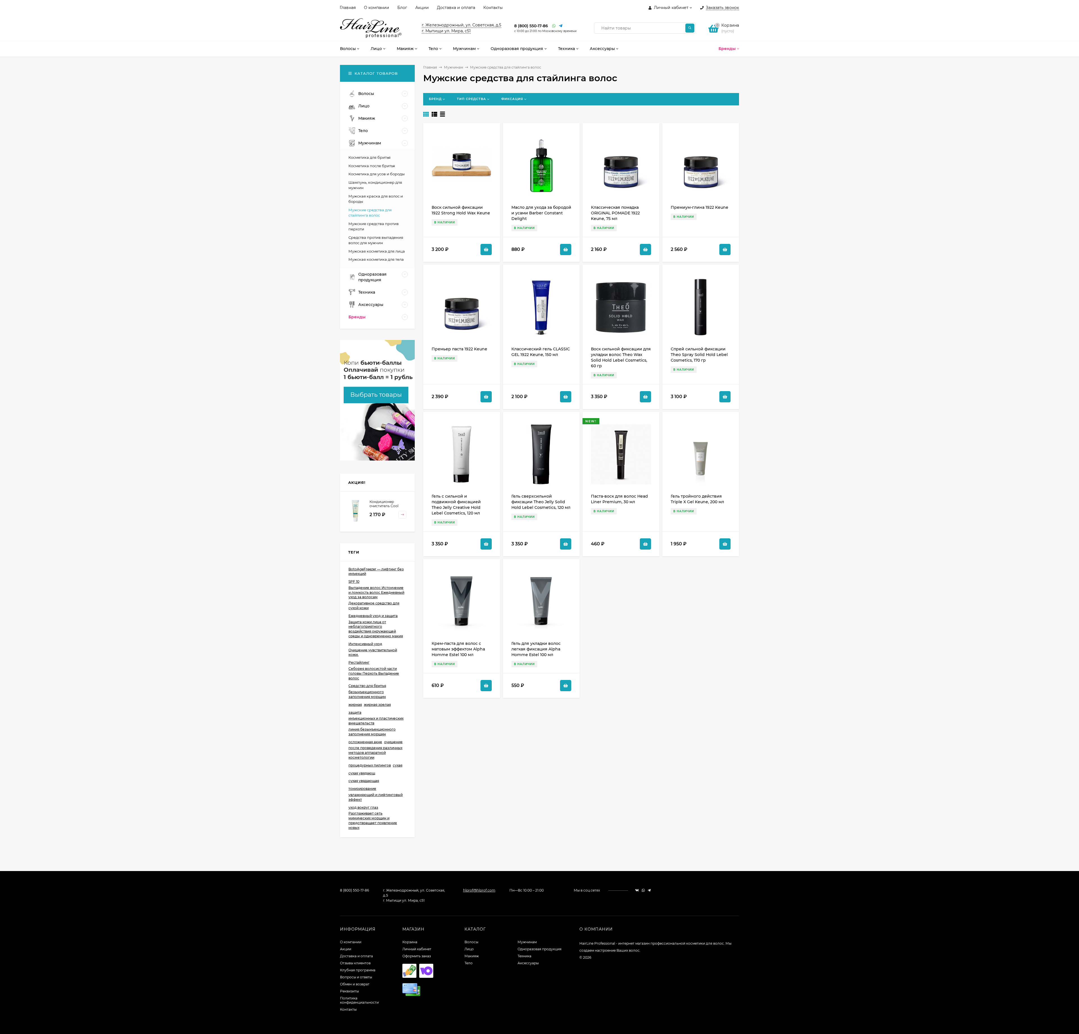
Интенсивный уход (365, 644)
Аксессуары (528, 963)
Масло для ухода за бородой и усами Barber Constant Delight (541, 213)
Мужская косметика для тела (376, 259)
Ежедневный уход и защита (373, 616)
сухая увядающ (361, 773)
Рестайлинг (359, 662)
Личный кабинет (416, 949)
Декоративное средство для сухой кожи (373, 605)
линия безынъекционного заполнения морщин (372, 731)
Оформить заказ (416, 956)
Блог (402, 7)
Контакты (493, 7)
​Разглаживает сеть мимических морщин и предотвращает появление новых (372, 820)
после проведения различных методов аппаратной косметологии (375, 752)
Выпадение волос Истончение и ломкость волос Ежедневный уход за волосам (376, 592)
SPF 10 (353, 581)
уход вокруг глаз (363, 807)
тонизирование (362, 788)
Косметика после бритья (371, 166)
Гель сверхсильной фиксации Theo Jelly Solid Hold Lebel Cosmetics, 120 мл (540, 502)
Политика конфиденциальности (359, 1000)
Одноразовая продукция (539, 949)
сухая (397, 765)
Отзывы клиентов (355, 963)
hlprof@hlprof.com (479, 890)
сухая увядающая (363, 781)
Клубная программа (357, 970)
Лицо (469, 949)
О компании (376, 7)
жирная (355, 704)
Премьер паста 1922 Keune (459, 349)
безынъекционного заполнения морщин (367, 694)
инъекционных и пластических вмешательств (376, 720)
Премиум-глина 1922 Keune (699, 207)
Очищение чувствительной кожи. (372, 652)
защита (354, 712)
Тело (468, 963)
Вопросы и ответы (356, 977)
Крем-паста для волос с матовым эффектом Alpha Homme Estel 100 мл (458, 649)
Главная (348, 7)
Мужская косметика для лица (376, 251)
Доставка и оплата (456, 7)
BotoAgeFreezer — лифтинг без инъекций (376, 571)
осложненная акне (365, 742)
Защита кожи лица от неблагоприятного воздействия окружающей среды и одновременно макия (375, 629)
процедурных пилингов (369, 765)
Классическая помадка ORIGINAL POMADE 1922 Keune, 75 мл (615, 213)
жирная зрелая (377, 704)
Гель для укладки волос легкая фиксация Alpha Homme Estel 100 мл (536, 649)
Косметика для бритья (369, 157)
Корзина (409, 942)
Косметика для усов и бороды (376, 174)
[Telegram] (561, 26)
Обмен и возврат (355, 984)
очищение (393, 742)
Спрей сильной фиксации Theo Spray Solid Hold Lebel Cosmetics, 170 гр (699, 354)
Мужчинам (453, 67)
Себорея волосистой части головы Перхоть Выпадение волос (373, 673)
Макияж (471, 956)
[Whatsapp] (554, 26)
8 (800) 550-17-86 (531, 25)
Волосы (471, 942)
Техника (524, 956)
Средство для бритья (367, 686)
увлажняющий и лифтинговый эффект (375, 797)
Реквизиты (349, 991)
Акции (422, 7)
